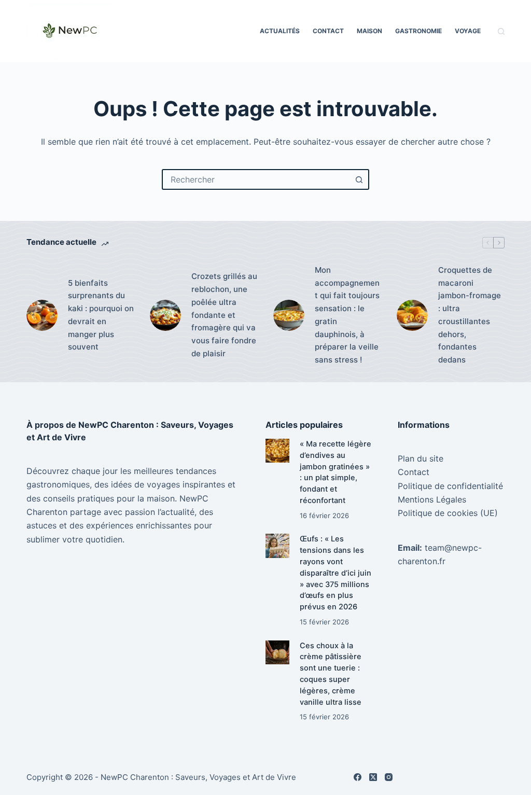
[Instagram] (389, 777)
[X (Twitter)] (373, 777)
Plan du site (420, 458)
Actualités (280, 31)
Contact (328, 31)
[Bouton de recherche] (359, 179)
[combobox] (256, 179)
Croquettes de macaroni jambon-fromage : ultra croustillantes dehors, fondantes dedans (469, 315)
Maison (369, 31)
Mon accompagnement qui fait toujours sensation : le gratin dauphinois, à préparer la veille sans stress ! (347, 315)
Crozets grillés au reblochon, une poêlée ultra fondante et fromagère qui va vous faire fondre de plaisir (224, 314)
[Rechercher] (501, 31)
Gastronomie (418, 31)
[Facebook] (357, 777)
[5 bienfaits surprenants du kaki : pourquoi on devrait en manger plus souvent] (42, 315)
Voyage (468, 31)
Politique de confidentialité (450, 486)
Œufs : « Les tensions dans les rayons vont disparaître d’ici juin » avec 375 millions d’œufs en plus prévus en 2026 (335, 572)
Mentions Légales (432, 499)
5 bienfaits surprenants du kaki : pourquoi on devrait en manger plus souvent (101, 315)
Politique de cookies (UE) (448, 513)
